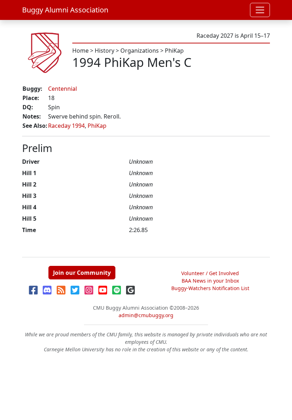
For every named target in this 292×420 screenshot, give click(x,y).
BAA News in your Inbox (210, 280)
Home (80, 50)
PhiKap (174, 50)
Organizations (139, 50)
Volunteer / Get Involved (210, 273)
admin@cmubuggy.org (146, 315)
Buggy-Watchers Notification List (210, 288)
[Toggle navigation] (260, 10)
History (104, 50)
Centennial (62, 89)
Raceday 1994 (66, 126)
